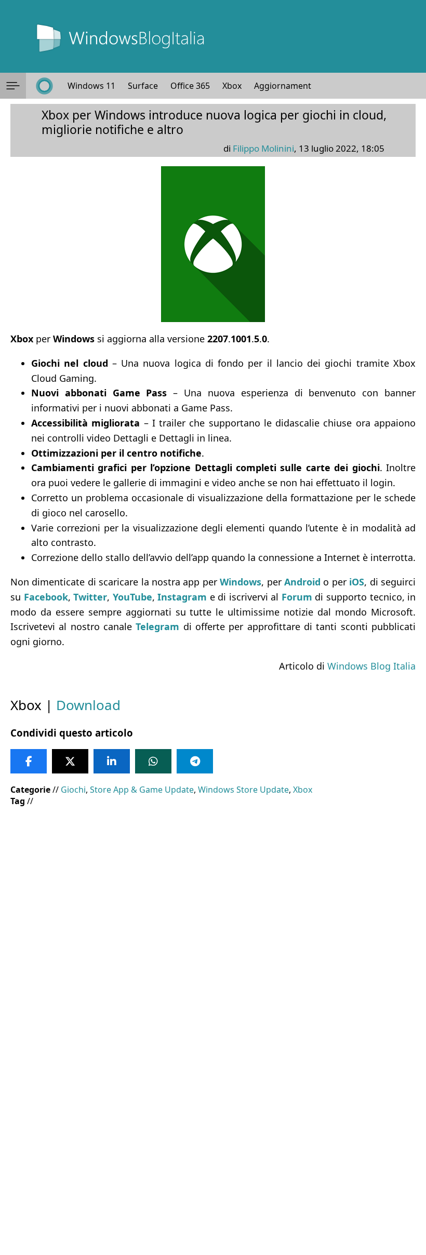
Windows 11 (91, 85)
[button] (13, 86)
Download (88, 705)
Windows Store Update (243, 789)
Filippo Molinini (263, 148)
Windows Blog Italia (371, 666)
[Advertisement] (213, 890)
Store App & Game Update (142, 789)
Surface (143, 85)
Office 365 (190, 85)
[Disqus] (213, 1114)
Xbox (232, 85)
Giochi (73, 789)
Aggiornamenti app (292, 85)
